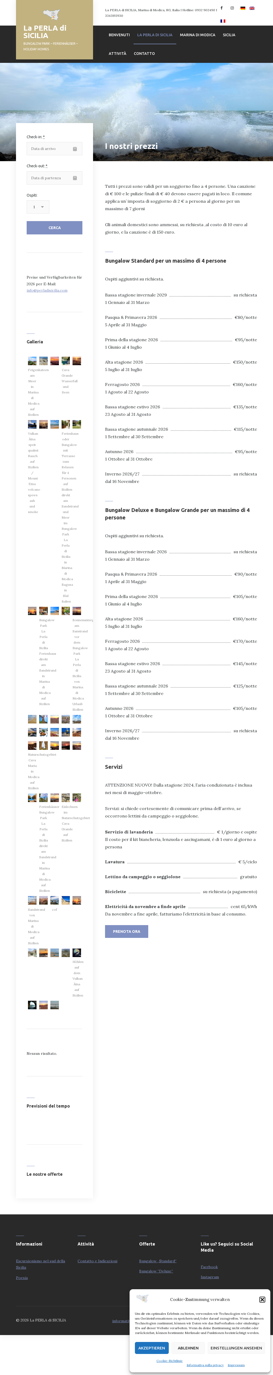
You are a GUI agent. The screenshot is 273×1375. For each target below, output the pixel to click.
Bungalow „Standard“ (157, 1261)
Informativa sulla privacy (205, 1365)
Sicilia (229, 35)
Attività (117, 53)
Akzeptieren (151, 1348)
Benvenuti (119, 35)
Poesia (22, 1277)
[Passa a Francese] (221, 19)
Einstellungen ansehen (236, 1348)
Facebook (209, 1266)
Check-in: (36, 137)
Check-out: (37, 166)
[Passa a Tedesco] (242, 6)
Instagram (210, 1277)
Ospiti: (32, 195)
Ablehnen (188, 1348)
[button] (262, 1299)
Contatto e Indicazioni (97, 1261)
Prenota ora (126, 931)
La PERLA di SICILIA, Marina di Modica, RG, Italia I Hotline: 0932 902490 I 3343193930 (161, 13)
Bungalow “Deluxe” (156, 1271)
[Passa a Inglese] (251, 6)
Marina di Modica (197, 35)
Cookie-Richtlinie (169, 1361)
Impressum (236, 1365)
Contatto (144, 53)
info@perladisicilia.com (47, 290)
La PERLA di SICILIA (45, 31)
